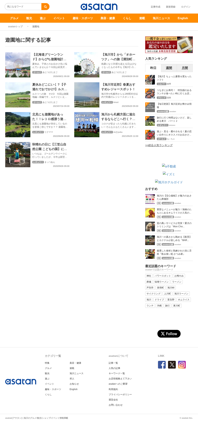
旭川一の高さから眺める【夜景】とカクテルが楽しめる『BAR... (174, 239)
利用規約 (113, 389)
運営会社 (113, 399)
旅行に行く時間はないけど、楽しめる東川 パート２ (174, 119)
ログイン (185, 6)
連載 (142, 18)
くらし (127, 18)
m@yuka (118, 132)
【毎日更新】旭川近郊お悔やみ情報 (174, 106)
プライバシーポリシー (120, 394)
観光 (29, 18)
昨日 (153, 67)
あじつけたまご (50, 72)
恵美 (169, 98)
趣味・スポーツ (83, 18)
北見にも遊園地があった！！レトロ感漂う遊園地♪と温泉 (49, 119)
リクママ (48, 132)
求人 (72, 378)
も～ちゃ (171, 139)
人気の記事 (114, 368)
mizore (172, 125)
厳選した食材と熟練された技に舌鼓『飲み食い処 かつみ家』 (174, 252)
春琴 (169, 84)
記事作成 (155, 6)
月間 (185, 67)
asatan (173, 111)
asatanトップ (15, 26)
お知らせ (74, 384)
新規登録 (170, 6)
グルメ (14, 18)
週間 (169, 67)
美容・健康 (108, 18)
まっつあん (49, 162)
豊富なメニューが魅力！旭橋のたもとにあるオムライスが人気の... (174, 211)
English (183, 18)
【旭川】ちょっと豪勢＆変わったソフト (174, 78)
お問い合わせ (116, 405)
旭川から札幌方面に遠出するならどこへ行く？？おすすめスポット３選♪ (118, 119)
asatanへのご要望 (118, 384)
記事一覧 (113, 363)
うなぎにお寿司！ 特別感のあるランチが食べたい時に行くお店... (174, 92)
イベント (59, 18)
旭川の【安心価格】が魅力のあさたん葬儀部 (174, 197)
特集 (47, 363)
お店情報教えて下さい (120, 378)
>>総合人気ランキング (159, 145)
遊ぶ (43, 18)
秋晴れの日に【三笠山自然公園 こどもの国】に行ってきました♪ (49, 149)
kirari (116, 102)
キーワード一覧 (117, 373)
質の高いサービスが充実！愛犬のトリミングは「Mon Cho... (174, 225)
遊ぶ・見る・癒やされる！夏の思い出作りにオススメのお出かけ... (174, 133)
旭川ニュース (161, 18)
